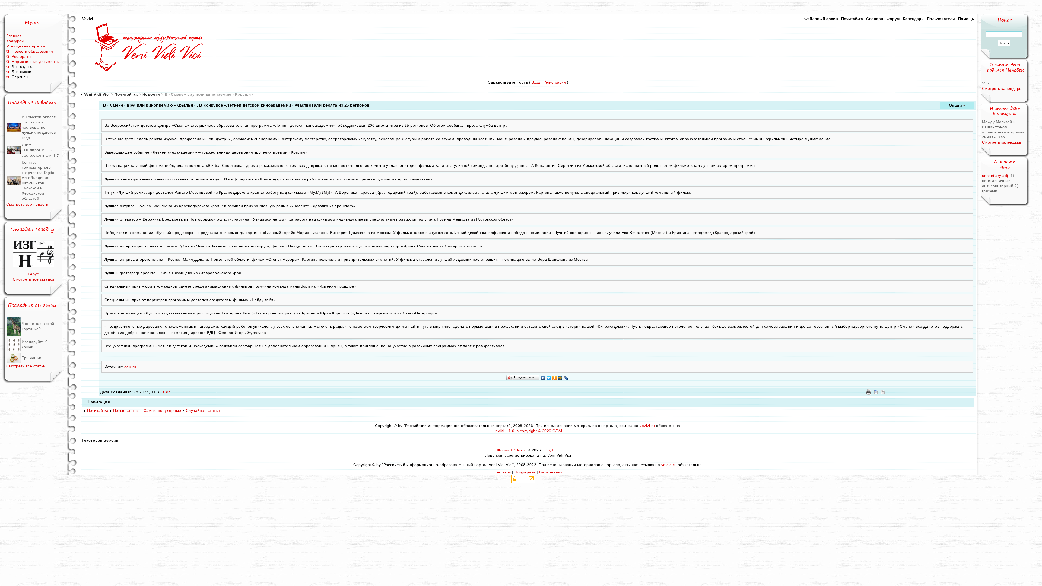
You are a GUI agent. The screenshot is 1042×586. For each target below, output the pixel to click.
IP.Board (518, 450)
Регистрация (555, 82)
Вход (536, 82)
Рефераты (21, 56)
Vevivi (87, 19)
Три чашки (32, 358)
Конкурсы (15, 41)
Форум (893, 19)
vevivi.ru (647, 425)
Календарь (913, 19)
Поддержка (525, 472)
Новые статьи (126, 410)
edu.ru (130, 367)
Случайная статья (203, 410)
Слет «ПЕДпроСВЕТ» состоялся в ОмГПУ (40, 150)
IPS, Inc (551, 450)
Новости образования (32, 51)
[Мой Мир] (560, 377)
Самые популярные (162, 410)
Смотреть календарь (1001, 88)
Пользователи (941, 19)
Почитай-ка (852, 19)
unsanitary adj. (996, 175)
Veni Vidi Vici (97, 94)
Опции (955, 105)
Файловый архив (821, 19)
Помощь (966, 19)
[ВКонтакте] (543, 377)
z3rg (167, 392)
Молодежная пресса (25, 46)
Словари (874, 19)
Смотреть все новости (27, 204)
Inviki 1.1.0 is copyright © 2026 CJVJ (528, 431)
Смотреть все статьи (26, 366)
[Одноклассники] (554, 377)
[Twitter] (549, 377)
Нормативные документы (36, 61)
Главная (14, 36)
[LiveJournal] (566, 377)
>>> (985, 83)
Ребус (33, 274)
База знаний (551, 472)
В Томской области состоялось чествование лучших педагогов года (40, 127)
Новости (151, 94)
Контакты (502, 472)
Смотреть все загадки (33, 279)
